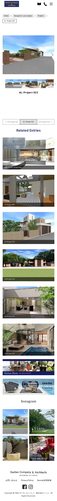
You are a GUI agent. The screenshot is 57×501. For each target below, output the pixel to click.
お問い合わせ (11, 480)
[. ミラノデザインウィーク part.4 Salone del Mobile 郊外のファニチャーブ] (41, 448)
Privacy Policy (27, 480)
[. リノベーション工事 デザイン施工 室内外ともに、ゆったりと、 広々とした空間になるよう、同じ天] (15, 448)
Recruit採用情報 (44, 480)
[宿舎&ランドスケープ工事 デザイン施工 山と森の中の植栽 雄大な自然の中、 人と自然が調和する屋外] (41, 421)
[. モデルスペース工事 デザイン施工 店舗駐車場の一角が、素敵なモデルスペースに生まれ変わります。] (15, 421)
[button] (5, 55)
